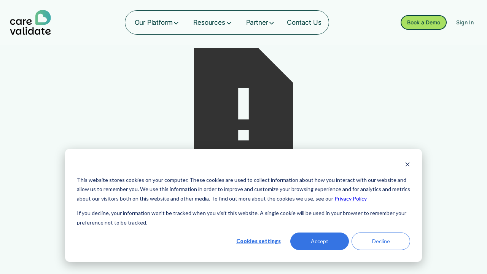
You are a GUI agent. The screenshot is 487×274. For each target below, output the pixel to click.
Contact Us (304, 22)
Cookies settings (258, 241)
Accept (319, 241)
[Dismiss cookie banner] (407, 165)
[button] (157, 22)
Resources (209, 22)
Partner (257, 22)
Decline (381, 241)
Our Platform (154, 22)
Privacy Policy (350, 198)
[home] (30, 22)
